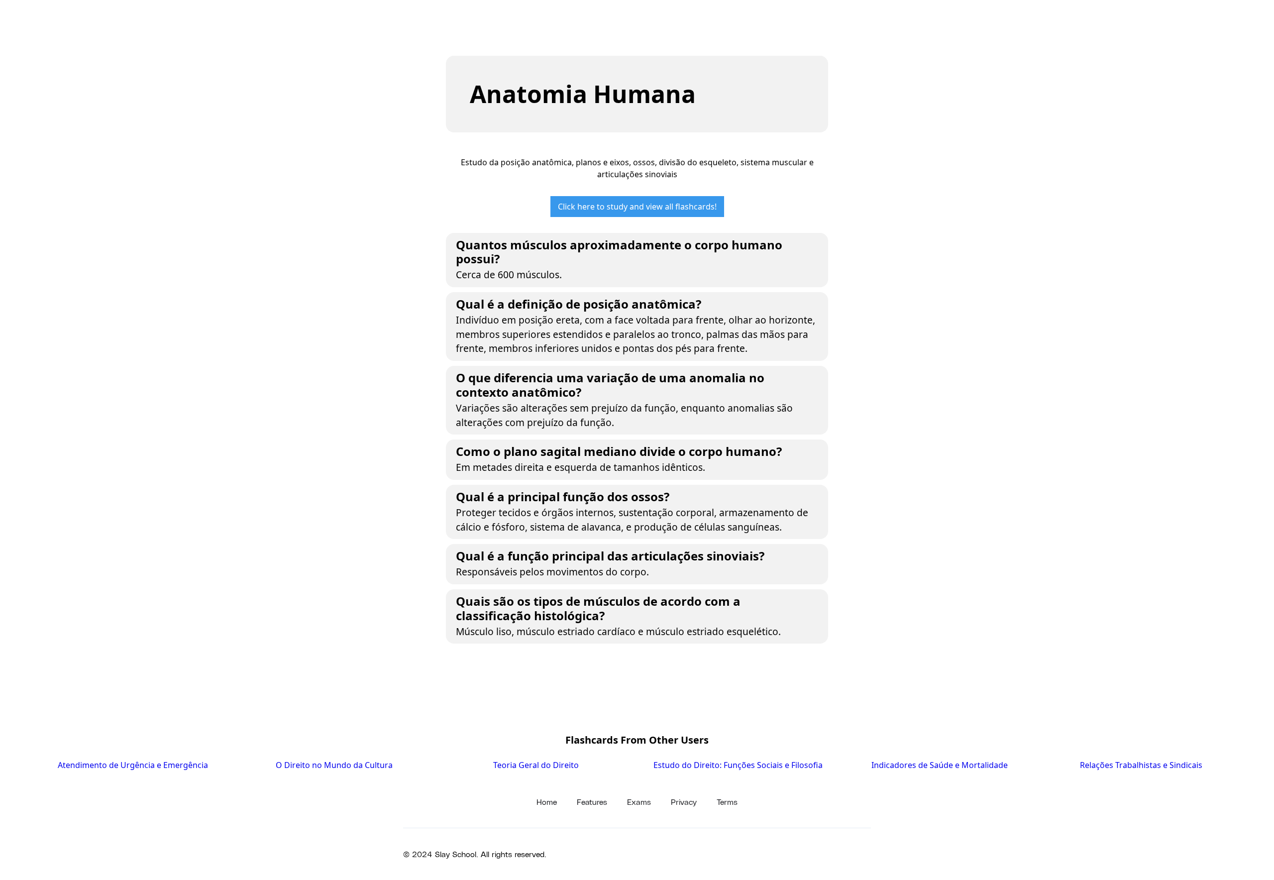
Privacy (684, 801)
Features (592, 801)
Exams (639, 801)
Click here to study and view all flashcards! (637, 206)
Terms (727, 801)
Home (546, 801)
